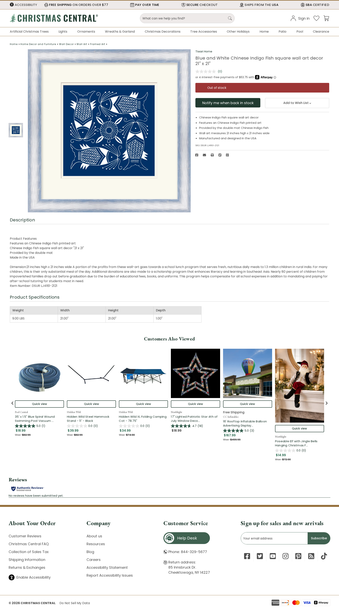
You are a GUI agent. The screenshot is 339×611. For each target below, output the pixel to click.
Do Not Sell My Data (74, 603)
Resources (96, 543)
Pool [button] (299, 31)
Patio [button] (282, 31)
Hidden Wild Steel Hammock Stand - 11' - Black (88, 419)
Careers (94, 559)
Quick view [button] (39, 404)
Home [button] (264, 31)
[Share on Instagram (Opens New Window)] (285, 556)
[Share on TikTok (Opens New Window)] (324, 556)
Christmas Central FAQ (29, 543)
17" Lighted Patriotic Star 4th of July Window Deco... (195, 419)
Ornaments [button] (86, 31)
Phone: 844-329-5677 (187, 551)
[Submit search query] (229, 18)
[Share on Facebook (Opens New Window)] (196, 155)
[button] (23, 5)
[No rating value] (206, 71)
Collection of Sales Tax (29, 551)
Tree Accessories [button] (203, 31)
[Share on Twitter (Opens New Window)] (220, 155)
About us (94, 536)
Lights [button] (62, 31)
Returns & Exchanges (27, 567)
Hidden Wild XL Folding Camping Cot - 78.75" (143, 419)
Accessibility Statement (107, 567)
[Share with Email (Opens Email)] (204, 155)
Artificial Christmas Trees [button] (29, 31)
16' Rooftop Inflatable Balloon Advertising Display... (247, 423)
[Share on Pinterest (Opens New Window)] (227, 155)
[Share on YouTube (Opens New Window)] (272, 556)
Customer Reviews (25, 536)
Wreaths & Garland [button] (120, 31)
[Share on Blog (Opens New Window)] (311, 556)
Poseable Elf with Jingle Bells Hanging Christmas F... (299, 443)
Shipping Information (27, 559)
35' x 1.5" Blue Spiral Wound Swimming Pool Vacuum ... (39, 419)
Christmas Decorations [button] (162, 31)
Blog (90, 551)
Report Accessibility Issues (110, 575)
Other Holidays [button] (238, 31)
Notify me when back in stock (228, 102)
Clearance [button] (321, 31)
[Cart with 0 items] (326, 18)
